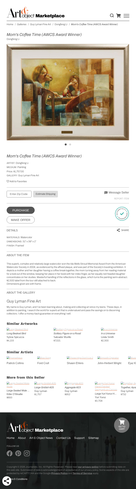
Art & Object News (41, 438)
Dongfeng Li (22, 163)
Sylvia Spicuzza (15, 337)
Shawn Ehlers (75, 363)
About (22, 438)
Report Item (121, 198)
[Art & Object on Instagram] (27, 453)
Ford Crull (43, 363)
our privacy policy (88, 467)
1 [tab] (66, 144)
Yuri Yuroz (100, 397)
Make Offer (20, 220)
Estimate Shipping (45, 194)
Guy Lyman (40, 391)
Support (79, 438)
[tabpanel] (68, 92)
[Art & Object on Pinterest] (18, 453)
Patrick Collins (15, 363)
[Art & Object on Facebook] (9, 453)
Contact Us (63, 438)
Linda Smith (107, 337)
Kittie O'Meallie (15, 394)
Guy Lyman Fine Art (28, 175)
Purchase (20, 210)
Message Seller (118, 192)
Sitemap (93, 438)
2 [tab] (70, 144)
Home (10, 438)
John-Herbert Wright (109, 363)
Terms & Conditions (17, 479)
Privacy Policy (59, 473)
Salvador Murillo (62, 337)
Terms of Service (82, 473)
